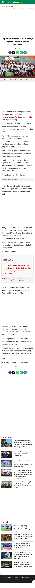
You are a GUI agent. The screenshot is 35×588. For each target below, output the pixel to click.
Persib (17, 117)
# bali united (24, 362)
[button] (2, 2)
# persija (13, 362)
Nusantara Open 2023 (9, 114)
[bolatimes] (15, 2)
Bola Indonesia (7, 6)
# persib (5, 362)
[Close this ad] (33, 581)
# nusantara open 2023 (10, 367)
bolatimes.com (14, 577)
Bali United (6, 279)
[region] (17, 23)
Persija (29, 117)
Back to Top (17, 580)
